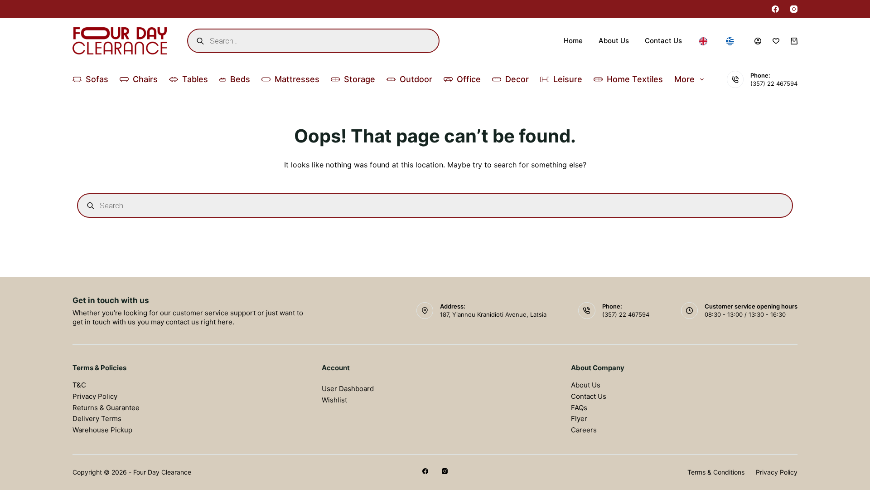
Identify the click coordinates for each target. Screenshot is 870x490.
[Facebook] (775, 9)
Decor (517, 79)
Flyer (579, 418)
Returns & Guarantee (106, 407)
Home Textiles (635, 79)
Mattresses (297, 79)
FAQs (579, 407)
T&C (79, 385)
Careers (584, 430)
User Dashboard (348, 388)
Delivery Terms (96, 418)
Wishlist (334, 400)
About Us (614, 40)
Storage (359, 79)
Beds (240, 79)
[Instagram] (794, 9)
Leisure (567, 79)
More (684, 79)
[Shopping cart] (794, 41)
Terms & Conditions (715, 472)
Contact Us (663, 40)
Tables (195, 79)
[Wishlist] (776, 41)
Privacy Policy (94, 396)
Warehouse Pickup (102, 430)
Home (573, 40)
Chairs (145, 79)
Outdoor (416, 79)
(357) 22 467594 (774, 83)
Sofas (97, 79)
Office (469, 79)
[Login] (757, 41)
